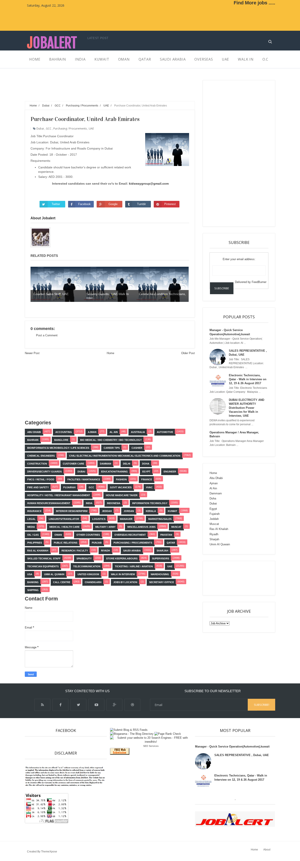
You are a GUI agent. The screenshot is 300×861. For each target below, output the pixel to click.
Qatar (171, 542)
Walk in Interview (123, 574)
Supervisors (160, 558)
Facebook (84, 204)
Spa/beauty (84, 558)
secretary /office (161, 582)
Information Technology (149, 503)
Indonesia (113, 503)
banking (33, 582)
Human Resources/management (48, 503)
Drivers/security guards (44, 471)
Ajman (92, 432)
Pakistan (166, 534)
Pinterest (170, 204)
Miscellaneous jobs (141, 527)
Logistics (98, 519)
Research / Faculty (74, 550)
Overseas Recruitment (130, 534)
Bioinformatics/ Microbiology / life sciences (58, 448)
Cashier (137, 448)
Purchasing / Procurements (70, 128)
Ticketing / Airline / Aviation (134, 566)
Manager (126, 519)
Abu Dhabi (34, 432)
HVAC (149, 487)
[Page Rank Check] (167, 733)
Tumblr (141, 204)
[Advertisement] (105, 90)
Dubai (40, 128)
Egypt (146, 471)
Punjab (97, 542)
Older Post (188, 353)
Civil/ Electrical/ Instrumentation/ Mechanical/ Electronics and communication (124, 455)
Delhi (126, 463)
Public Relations (65, 542)
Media (31, 527)
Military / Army (105, 527)
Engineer (170, 471)
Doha (145, 463)
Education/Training (114, 471)
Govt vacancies (121, 487)
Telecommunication (86, 566)
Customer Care (73, 463)
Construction (37, 463)
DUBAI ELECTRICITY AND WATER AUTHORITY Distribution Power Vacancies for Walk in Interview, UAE (246, 408)
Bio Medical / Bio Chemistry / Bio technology (111, 440)
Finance (146, 479)
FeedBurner (259, 282)
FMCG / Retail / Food (40, 479)
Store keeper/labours (121, 558)
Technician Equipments (43, 566)
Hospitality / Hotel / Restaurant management (58, 495)
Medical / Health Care (64, 527)
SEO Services (151, 746)
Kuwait (172, 511)
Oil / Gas (33, 534)
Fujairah (69, 487)
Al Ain (114, 432)
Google (112, 204)
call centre (61, 582)
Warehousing (160, 574)
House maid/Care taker (121, 495)
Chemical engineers (41, 455)
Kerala (151, 511)
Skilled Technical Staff (44, 558)
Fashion (121, 479)
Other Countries (88, 534)
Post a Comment (47, 335)
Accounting (63, 432)
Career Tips (112, 448)
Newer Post (32, 353)
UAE (91, 128)
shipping (33, 590)
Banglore (61, 440)
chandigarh (93, 582)
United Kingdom (88, 574)
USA (29, 574)
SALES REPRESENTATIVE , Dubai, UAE (241, 755)
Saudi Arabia (132, 550)
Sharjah (162, 550)
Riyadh (105, 550)
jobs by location (125, 582)
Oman (58, 534)
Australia (138, 432)
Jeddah (107, 511)
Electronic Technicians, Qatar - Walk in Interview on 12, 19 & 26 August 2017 (247, 379)
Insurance (34, 511)
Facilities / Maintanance (83, 479)
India (89, 503)
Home (110, 353)
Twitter (56, 204)
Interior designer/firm (71, 511)
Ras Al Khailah (219, 529)
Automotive (165, 432)
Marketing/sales (160, 519)
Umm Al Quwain (54, 574)
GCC (48, 128)
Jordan (129, 511)
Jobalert (52, 43)
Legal (31, 519)
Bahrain (32, 440)
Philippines (34, 542)
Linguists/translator (64, 519)
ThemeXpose (49, 851)
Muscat (176, 527)
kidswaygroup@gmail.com (149, 183)
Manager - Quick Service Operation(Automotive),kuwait (232, 746)
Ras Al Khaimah (37, 550)
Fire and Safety (38, 487)
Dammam (105, 463)
